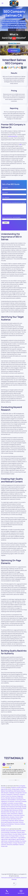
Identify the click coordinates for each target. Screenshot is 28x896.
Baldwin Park (4, 791)
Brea (7, 830)
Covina (3, 796)
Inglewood (4, 801)
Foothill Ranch (8, 834)
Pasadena (3, 808)
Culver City (8, 796)
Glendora (13, 798)
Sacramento (14, 813)
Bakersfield (4, 815)
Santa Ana (9, 844)
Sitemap (14, 879)
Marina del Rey (15, 805)
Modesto (12, 817)
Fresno (8, 813)
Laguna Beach (21, 837)
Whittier (20, 810)
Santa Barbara (10, 824)
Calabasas (11, 793)
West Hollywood (13, 810)
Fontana (3, 819)
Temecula (17, 824)
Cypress (19, 832)
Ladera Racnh (13, 837)
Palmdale (6, 810)
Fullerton (23, 834)
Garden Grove (4, 836)
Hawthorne (4, 799)
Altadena (13, 787)
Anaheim (3, 830)
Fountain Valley (17, 834)
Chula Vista (16, 815)
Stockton (10, 815)
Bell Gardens (17, 791)
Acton (9, 789)
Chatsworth (9, 794)
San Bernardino (5, 817)
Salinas (16, 820)
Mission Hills (22, 805)
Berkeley (3, 826)
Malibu (21, 803)
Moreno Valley (19, 817)
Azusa (21, 789)
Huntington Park (21, 799)
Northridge (18, 806)
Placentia (20, 843)
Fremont (22, 815)
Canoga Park (18, 793)
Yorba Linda (4, 846)
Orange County (5, 829)
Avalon (18, 789)
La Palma (7, 837)
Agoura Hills (4, 789)
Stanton (21, 844)
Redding (3, 824)
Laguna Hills (4, 839)
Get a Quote (14, 50)
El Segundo (20, 796)
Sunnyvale (4, 822)
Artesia (14, 789)
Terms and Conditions (7, 877)
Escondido (15, 822)
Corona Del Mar (5, 832)
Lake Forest (4, 841)
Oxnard (8, 819)
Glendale (7, 798)
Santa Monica (18, 808)
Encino (3, 798)
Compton (22, 794)
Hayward (21, 820)
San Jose (18, 812)
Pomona (21, 822)
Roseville (9, 822)
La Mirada (23, 801)
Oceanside (11, 820)
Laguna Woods (20, 839)
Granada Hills (19, 798)
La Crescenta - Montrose (14, 801)
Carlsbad (22, 824)
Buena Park (12, 830)
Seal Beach (16, 844)
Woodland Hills (5, 812)
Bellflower (11, 791)
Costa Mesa (13, 832)
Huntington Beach (14, 836)
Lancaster (10, 803)
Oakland (20, 813)
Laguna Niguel (12, 839)
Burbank (6, 793)
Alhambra (23, 787)
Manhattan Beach (6, 805)
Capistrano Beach (20, 830)
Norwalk (24, 806)
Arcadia (19, 787)
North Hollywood (10, 806)
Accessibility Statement (20, 877)
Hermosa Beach (12, 799)
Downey (14, 796)
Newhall (3, 806)
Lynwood (16, 803)
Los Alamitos (11, 841)
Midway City (18, 841)
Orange (15, 843)
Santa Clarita (10, 808)
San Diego (12, 812)
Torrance (8, 826)
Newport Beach (8, 843)
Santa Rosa (14, 819)
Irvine (20, 836)
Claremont (16, 794)
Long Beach (4, 803)
